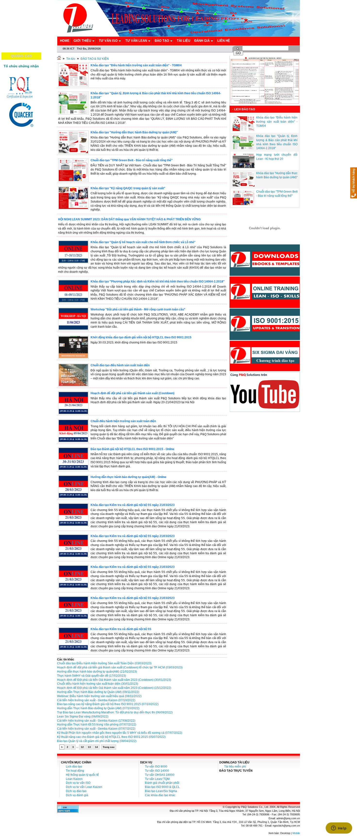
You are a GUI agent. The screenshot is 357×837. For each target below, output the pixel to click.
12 (82, 747)
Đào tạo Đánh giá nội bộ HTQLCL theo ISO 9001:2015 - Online (132, 449)
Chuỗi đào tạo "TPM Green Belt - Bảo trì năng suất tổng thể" (132, 160)
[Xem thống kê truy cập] (67, 811)
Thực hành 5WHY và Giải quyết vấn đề (91, 675)
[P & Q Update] (265, 339)
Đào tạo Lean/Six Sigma (161, 791)
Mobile (296, 833)
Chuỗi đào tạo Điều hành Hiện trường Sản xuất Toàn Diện (104, 663)
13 (89, 747)
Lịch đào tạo (74, 766)
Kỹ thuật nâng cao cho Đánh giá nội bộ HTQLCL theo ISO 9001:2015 (111, 737)
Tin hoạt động (75, 770)
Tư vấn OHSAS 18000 (159, 775)
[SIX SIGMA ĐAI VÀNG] (265, 370)
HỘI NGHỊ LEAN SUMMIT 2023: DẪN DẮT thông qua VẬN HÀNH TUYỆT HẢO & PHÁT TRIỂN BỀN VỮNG (129, 219)
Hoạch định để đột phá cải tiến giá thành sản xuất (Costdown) (132, 393)
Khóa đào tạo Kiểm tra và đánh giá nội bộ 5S (121, 629)
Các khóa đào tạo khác (160, 795)
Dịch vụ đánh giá (77, 795)
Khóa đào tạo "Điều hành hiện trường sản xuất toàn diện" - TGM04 (136, 65)
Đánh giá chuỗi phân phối (162, 783)
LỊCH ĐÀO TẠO (244, 109)
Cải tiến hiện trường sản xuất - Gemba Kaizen (96, 700)
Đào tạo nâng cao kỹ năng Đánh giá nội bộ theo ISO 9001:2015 (108, 704)
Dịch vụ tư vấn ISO (78, 783)
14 (96, 747)
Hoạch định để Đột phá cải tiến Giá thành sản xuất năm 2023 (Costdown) (114, 680)
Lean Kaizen (74, 779)
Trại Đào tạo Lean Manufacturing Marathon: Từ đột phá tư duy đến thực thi (115, 712)
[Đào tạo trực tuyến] (265, 307)
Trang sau (108, 747)
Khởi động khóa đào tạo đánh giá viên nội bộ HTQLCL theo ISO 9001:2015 (141, 337)
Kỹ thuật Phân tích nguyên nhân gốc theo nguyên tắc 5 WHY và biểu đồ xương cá (119, 733)
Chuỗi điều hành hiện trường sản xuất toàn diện (123, 421)
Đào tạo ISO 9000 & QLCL (162, 787)
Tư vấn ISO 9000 (156, 766)
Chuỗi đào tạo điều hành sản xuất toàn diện (120, 365)
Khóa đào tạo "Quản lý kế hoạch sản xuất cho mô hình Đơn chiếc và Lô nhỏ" (143, 242)
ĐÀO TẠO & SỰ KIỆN (95, 58)
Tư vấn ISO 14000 (157, 770)
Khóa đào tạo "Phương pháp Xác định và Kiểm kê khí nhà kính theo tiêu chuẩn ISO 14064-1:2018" (158, 281)
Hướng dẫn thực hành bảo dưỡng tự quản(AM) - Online (128, 477)
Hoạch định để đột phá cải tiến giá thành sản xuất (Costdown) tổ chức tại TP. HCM (120, 667)
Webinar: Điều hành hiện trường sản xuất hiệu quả (99, 696)
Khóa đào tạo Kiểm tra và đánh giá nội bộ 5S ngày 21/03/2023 (133, 505)
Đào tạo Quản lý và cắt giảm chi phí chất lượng (96, 741)
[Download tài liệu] (265, 275)
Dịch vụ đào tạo (76, 791)
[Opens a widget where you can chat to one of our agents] (338, 828)
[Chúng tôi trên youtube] (265, 411)
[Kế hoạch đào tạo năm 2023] (265, 104)
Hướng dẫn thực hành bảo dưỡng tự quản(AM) (97, 671)
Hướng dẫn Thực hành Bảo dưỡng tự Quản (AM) (98, 692)
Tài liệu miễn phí (235, 766)
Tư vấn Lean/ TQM (157, 779)
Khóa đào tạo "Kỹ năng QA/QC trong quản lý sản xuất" (128, 188)
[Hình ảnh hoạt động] (265, 228)
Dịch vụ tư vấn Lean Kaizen (84, 787)
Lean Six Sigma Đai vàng (82, 716)
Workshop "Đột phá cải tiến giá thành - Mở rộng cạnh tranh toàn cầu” (138, 309)
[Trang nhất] (59, 58)
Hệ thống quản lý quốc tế (82, 775)
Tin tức (70, 58)
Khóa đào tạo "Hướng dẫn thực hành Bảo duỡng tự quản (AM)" (134, 132)
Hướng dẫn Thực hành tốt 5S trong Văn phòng (96, 724)
